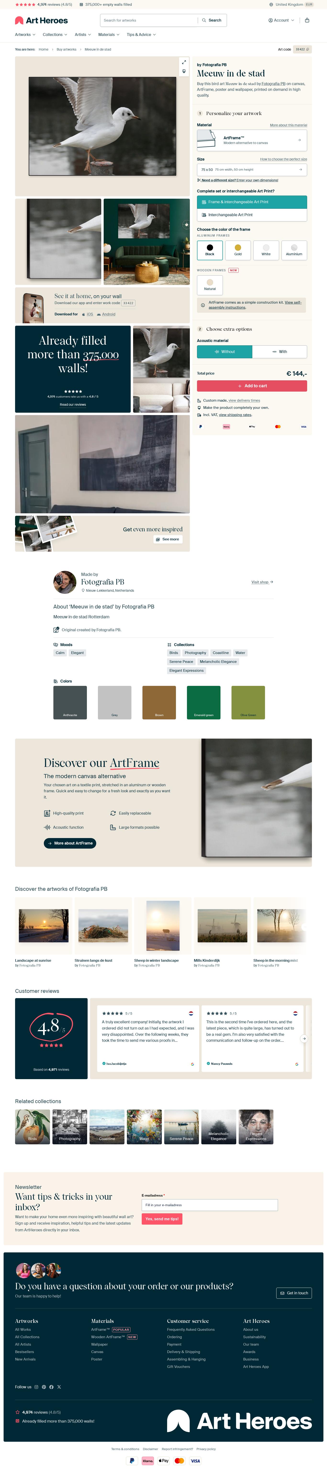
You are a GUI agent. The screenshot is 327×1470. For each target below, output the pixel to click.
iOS (90, 314)
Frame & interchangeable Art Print (238, 201)
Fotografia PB (215, 64)
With (283, 351)
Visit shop (260, 582)
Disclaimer (150, 1449)
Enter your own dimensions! (240, 180)
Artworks (23, 34)
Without (228, 351)
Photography (195, 652)
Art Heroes (256, 1321)
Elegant (77, 652)
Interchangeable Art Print (231, 214)
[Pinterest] (44, 1387)
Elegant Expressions (186, 670)
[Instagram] (36, 1387)
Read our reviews (73, 404)
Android (108, 314)
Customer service (188, 1321)
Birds (173, 652)
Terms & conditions (125, 1449)
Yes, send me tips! (162, 1219)
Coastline (221, 652)
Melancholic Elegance (218, 661)
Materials (106, 34)
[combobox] (149, 20)
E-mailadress (153, 1195)
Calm (60, 652)
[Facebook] (51, 1387)
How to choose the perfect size (283, 159)
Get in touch (297, 1293)
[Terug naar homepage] (41, 20)
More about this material (288, 125)
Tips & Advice (139, 34)
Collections (52, 34)
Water (240, 652)
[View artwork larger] (184, 62)
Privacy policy (206, 1449)
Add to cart (256, 386)
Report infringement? (177, 1449)
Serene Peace (181, 661)
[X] (59, 1387)
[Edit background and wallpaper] (184, 71)
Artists (80, 34)
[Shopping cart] (307, 20)
